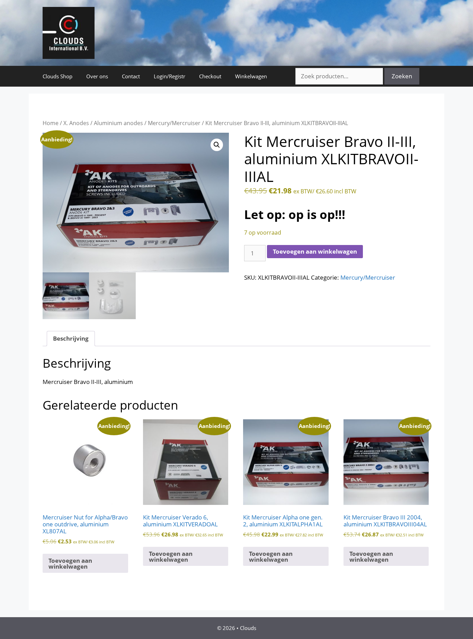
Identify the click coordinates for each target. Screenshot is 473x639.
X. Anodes (76, 123)
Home (51, 123)
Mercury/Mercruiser (174, 123)
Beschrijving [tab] (71, 338)
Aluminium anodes (118, 123)
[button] (217, 145)
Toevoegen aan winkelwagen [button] (70, 563)
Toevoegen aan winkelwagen (315, 251)
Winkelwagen (251, 76)
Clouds (248, 627)
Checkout (210, 76)
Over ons (97, 76)
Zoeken (402, 76)
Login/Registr (169, 76)
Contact (131, 76)
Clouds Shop (57, 76)
